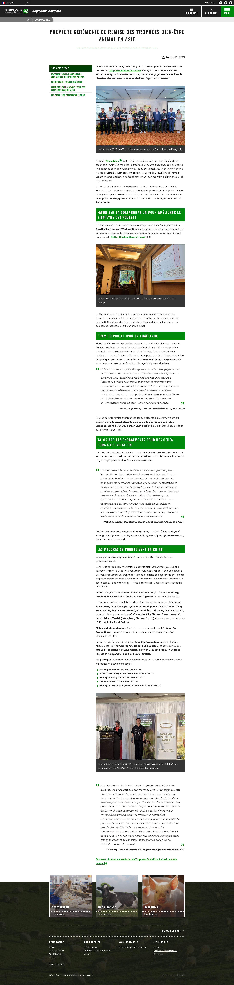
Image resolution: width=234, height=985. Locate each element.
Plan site (181, 975)
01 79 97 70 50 (90, 947)
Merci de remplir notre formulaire (133, 947)
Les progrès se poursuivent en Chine (68, 95)
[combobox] (6, 2)
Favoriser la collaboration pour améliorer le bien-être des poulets (67, 76)
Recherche (158, 954)
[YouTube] (225, 2)
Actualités (42, 19)
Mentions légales (168, 975)
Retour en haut (171, 930)
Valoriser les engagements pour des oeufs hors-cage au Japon (68, 89)
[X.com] (220, 2)
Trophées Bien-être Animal (125, 70)
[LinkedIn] (230, 2)
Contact (157, 947)
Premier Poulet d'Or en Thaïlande (66, 82)
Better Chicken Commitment (128, 237)
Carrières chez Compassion (165, 951)
